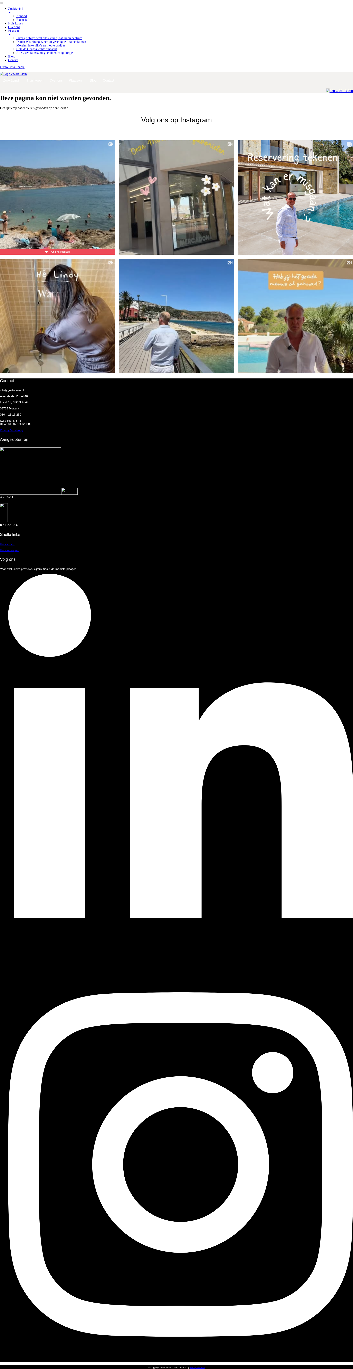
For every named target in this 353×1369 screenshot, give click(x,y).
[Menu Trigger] (1, 2)
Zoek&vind (11, 80)
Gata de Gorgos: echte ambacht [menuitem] (36, 49)
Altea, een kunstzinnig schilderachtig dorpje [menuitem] (44, 52)
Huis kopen (35, 80)
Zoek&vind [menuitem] (15, 10)
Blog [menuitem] (11, 56)
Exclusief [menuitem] (22, 19)
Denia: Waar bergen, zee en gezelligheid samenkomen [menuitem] (51, 41)
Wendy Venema (197, 1367)
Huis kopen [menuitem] (15, 23)
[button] (12, 80)
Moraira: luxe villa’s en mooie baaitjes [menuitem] (40, 45)
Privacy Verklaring (11, 430)
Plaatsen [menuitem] (13, 32)
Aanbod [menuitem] (21, 16)
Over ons (56, 80)
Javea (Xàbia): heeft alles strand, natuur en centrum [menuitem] (49, 38)
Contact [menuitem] (13, 60)
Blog (93, 80)
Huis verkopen (9, 550)
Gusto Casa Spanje (12, 67)
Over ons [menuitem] (14, 27)
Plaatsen (75, 80)
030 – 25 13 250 (341, 91)
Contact (108, 80)
